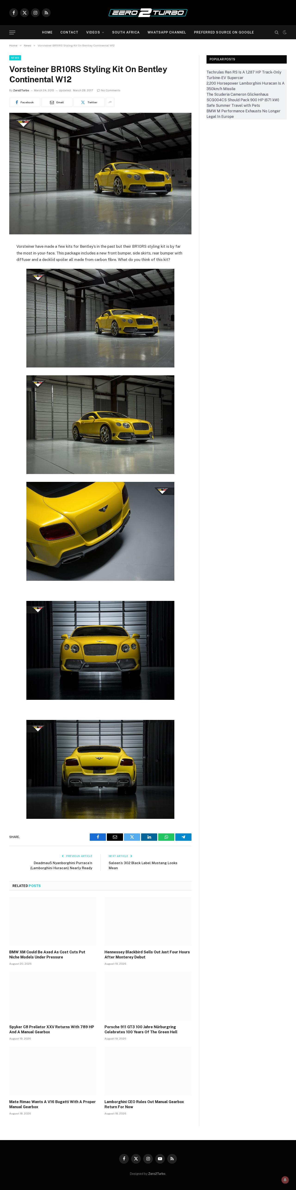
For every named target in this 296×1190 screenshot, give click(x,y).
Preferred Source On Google (224, 32)
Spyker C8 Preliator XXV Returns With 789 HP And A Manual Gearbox (51, 1029)
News (15, 57)
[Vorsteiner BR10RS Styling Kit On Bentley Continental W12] (100, 233)
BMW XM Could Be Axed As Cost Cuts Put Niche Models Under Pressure (47, 954)
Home (47, 32)
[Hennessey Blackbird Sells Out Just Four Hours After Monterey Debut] (148, 921)
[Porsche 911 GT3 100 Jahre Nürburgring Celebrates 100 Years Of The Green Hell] (148, 996)
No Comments (110, 90)
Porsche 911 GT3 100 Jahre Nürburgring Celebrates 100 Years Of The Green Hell (141, 1029)
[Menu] (12, 32)
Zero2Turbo (21, 90)
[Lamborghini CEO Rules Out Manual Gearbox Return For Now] (148, 1071)
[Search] (277, 32)
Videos (93, 32)
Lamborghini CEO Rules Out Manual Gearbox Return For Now (144, 1104)
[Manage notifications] (285, 1180)
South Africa (126, 32)
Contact (69, 32)
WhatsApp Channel (167, 32)
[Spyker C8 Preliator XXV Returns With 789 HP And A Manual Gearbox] (52, 996)
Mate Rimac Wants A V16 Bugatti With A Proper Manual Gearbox (52, 1104)
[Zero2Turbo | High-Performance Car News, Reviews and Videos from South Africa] (148, 12)
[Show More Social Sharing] (110, 102)
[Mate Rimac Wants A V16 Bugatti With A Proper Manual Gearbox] (52, 1071)
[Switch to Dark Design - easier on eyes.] (284, 32)
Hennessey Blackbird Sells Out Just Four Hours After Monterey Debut (147, 954)
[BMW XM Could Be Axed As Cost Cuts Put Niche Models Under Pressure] (52, 921)
